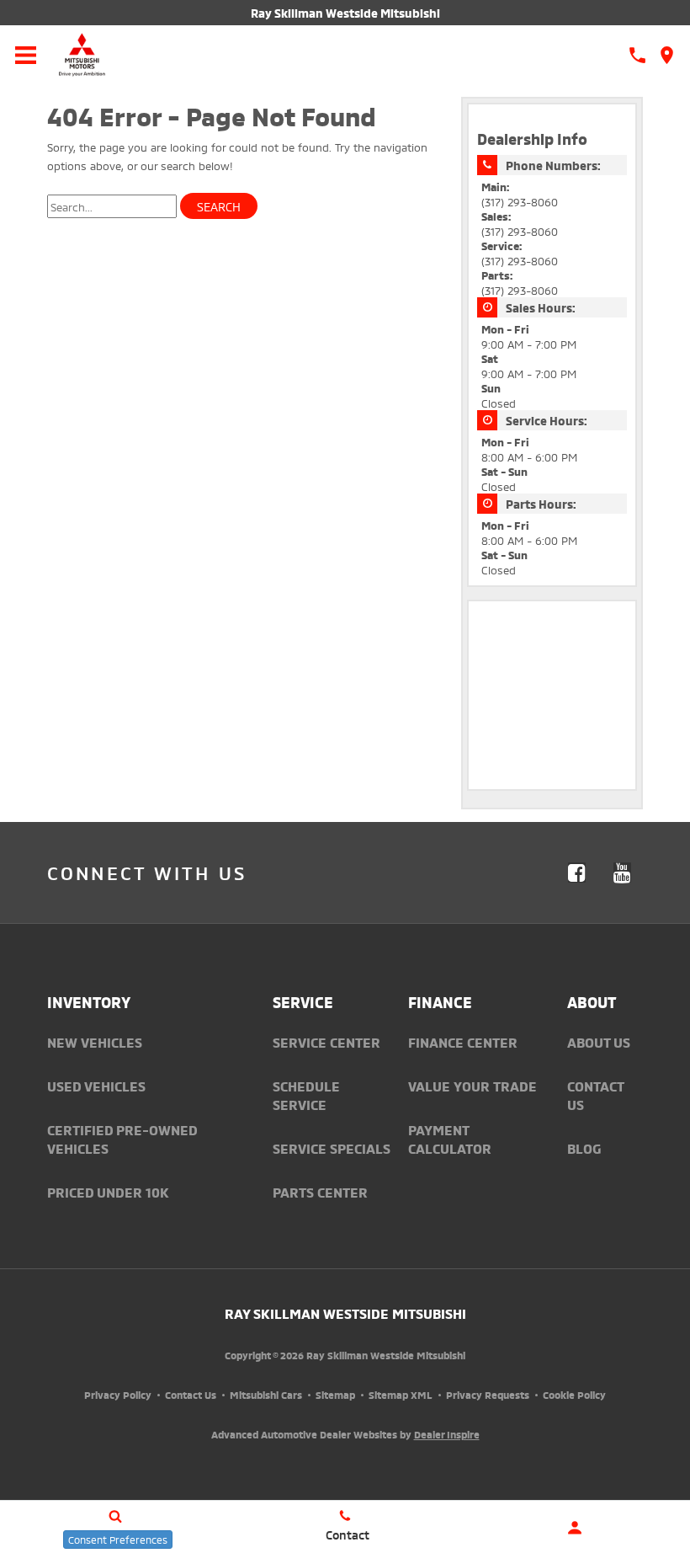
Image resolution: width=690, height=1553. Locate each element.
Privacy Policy (117, 1394)
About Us (598, 1042)
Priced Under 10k (108, 1191)
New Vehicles (94, 1042)
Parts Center (320, 1191)
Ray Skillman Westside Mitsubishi (345, 12)
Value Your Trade (472, 1085)
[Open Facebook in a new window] (576, 872)
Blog (584, 1148)
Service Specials (331, 1148)
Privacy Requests (487, 1394)
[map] (666, 55)
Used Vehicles (96, 1085)
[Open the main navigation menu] (25, 54)
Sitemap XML (401, 1394)
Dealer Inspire (447, 1434)
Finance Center (463, 1042)
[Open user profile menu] (575, 1527)
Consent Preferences (117, 1539)
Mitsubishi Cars (266, 1394)
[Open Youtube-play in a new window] (622, 872)
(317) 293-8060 (519, 201)
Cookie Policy (574, 1394)
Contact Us (190, 1394)
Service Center (326, 1042)
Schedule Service (306, 1094)
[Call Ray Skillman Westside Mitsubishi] (637, 55)
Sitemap (335, 1394)
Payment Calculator (449, 1138)
